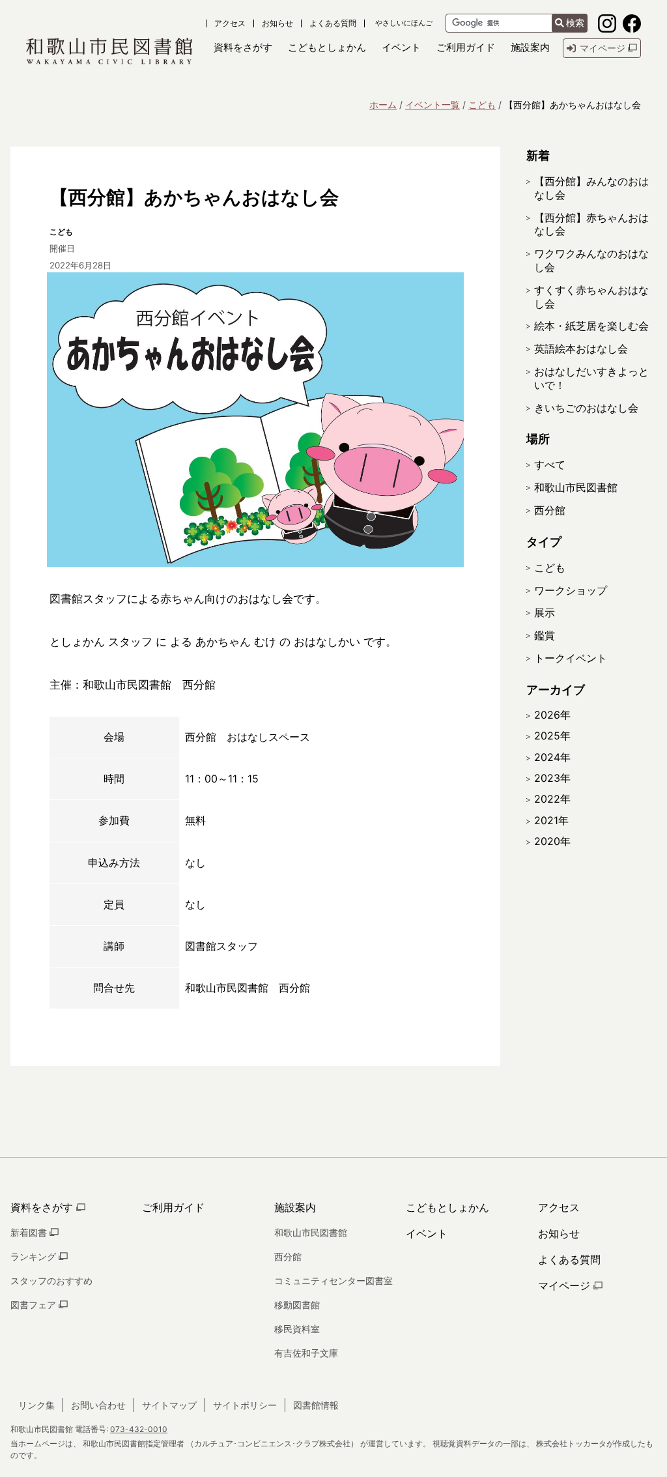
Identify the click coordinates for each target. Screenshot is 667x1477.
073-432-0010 (138, 1429)
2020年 (552, 841)
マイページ (565, 1285)
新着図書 (30, 1232)
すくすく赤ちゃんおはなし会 (591, 296)
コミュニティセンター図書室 (333, 1280)
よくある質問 (332, 23)
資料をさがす (43, 1207)
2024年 (552, 757)
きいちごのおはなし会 (586, 407)
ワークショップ (570, 590)
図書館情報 (316, 1405)
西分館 (549, 510)
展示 (544, 612)
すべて (549, 464)
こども (482, 104)
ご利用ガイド (173, 1207)
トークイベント (570, 658)
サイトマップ (169, 1405)
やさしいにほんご (404, 23)
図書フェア (34, 1304)
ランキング (34, 1256)
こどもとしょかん (447, 1207)
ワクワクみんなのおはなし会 (591, 260)
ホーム (383, 104)
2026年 (552, 715)
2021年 (551, 820)
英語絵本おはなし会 (581, 348)
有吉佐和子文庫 (306, 1352)
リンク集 (36, 1405)
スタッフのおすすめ (51, 1280)
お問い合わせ (98, 1405)
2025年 (552, 735)
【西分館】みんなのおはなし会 (591, 188)
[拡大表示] (255, 419)
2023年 (552, 778)
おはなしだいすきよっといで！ (591, 378)
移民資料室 (297, 1328)
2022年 (552, 799)
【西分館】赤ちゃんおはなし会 (591, 224)
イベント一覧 (432, 104)
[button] (243, 48)
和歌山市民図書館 (575, 487)
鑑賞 (544, 635)
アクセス (230, 23)
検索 (575, 23)
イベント (426, 1233)
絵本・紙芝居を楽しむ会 (591, 325)
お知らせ (277, 23)
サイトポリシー (245, 1405)
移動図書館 (297, 1304)
